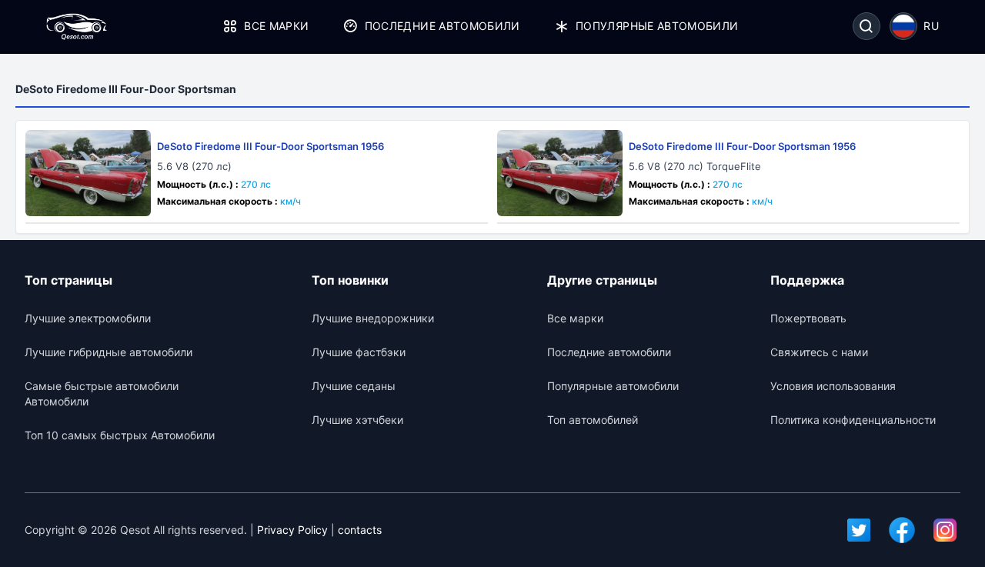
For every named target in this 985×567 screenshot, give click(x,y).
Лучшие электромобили (88, 318)
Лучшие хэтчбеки (357, 419)
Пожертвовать (808, 318)
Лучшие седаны (354, 385)
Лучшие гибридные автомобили (108, 352)
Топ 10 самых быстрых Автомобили (120, 435)
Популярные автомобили (657, 25)
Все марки (276, 25)
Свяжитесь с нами (819, 352)
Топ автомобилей (592, 419)
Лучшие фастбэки (359, 352)
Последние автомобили (442, 25)
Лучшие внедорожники (373, 318)
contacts (360, 529)
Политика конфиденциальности (853, 419)
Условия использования (833, 385)
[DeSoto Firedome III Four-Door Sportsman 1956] (88, 173)
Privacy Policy (292, 529)
